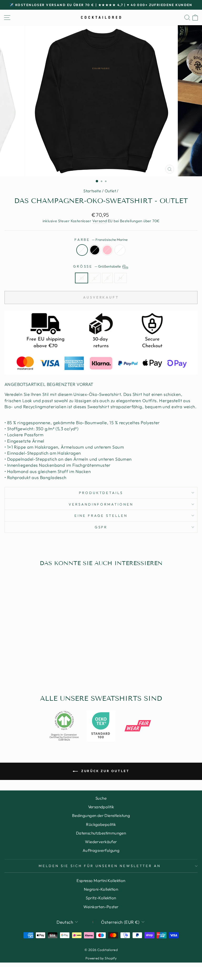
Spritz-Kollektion (101, 897)
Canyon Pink (107, 250)
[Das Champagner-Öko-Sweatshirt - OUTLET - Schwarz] (39, 671)
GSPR (101, 527)
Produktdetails (101, 493)
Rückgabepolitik (101, 824)
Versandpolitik (101, 806)
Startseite (92, 190)
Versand (99, 221)
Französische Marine (82, 250)
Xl (81, 278)
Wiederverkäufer (101, 841)
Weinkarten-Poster (100, 906)
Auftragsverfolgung (101, 850)
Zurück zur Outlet (105, 771)
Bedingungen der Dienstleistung (101, 815)
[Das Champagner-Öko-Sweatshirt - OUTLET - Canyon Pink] (45, 671)
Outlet (110, 190)
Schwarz (94, 250)
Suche (101, 798)
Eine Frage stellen (101, 515)
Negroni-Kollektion (101, 889)
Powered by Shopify (101, 958)
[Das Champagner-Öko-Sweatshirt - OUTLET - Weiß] (51, 671)
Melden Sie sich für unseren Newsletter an (100, 866)
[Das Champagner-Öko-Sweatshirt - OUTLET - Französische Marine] (32, 671)
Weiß (120, 250)
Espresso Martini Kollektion (101, 880)
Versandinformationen (101, 504)
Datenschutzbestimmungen (101, 833)
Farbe (101, 239)
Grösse (97, 266)
